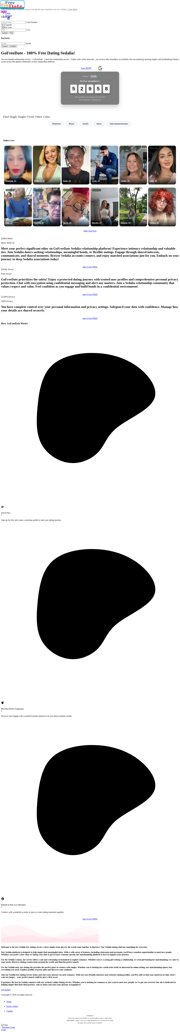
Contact (9, 1011)
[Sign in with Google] (100, 68)
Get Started (5, 990)
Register (8, 15)
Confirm (13, 46)
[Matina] (162, 207)
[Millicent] (47, 165)
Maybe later (90, 540)
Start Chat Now (90, 231)
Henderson (56, 124)
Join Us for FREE (90, 267)
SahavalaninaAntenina (119, 124)
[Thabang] (18, 165)
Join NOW (86, 68)
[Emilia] (133, 165)
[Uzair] (104, 165)
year (10, 27)
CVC (28, 30)
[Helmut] (133, 207)
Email (28, 43)
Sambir (85, 124)
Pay (11, 33)
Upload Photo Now (91, 534)
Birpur (71, 124)
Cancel (4, 33)
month (9, 25)
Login (7, 13)
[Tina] (18, 207)
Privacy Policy (12, 1006)
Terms (8, 1001)
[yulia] (162, 165)
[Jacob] (75, 207)
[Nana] (75, 165)
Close (12, 1027)
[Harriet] (104, 207)
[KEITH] (47, 207)
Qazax (99, 124)
